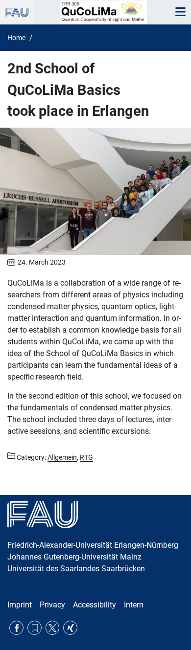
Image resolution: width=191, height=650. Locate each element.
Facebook (16, 628)
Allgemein (62, 457)
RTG (86, 457)
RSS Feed (34, 628)
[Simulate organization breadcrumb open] (16, 12)
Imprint (19, 604)
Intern (133, 604)
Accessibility (94, 604)
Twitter (53, 628)
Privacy (52, 604)
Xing (70, 628)
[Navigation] (180, 12)
